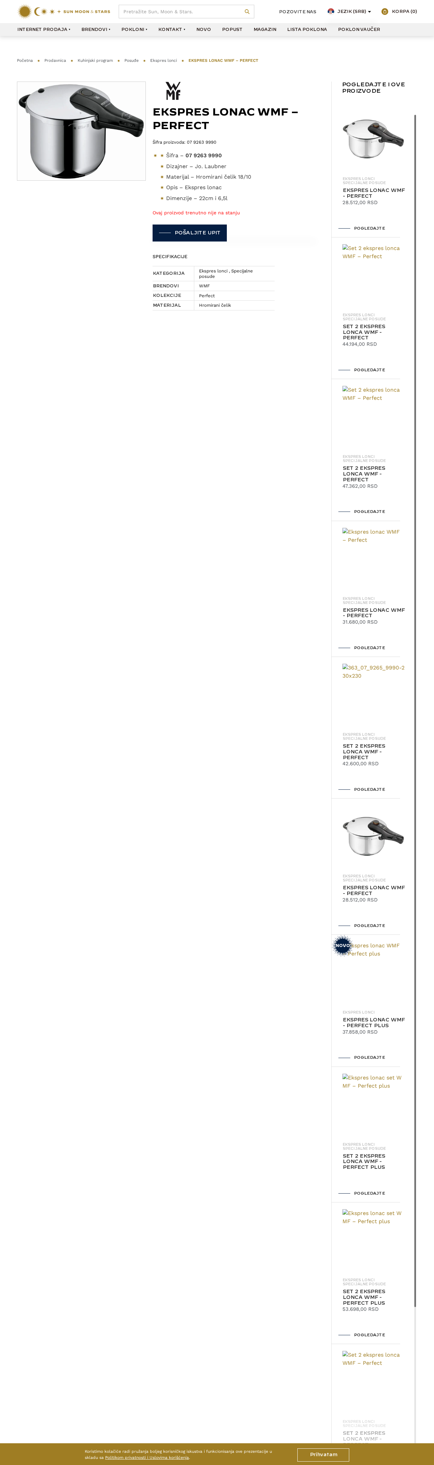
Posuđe (131, 60)
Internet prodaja (42, 30)
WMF (204, 285)
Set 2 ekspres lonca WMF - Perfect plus (363, 1162)
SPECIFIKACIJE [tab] (170, 256)
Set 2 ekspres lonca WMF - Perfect (363, 332)
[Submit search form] (247, 11)
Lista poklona (307, 30)
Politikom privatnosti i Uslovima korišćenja (147, 1457)
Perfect (207, 295)
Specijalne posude (364, 183)
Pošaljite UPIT (197, 233)
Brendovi (94, 30)
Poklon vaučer (359, 30)
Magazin (264, 30)
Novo (203, 30)
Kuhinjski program (95, 60)
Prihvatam (323, 1454)
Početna (25, 60)
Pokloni (132, 30)
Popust (232, 30)
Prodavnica (55, 60)
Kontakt (170, 30)
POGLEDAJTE (369, 228)
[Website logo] (63, 11)
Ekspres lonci (163, 60)
